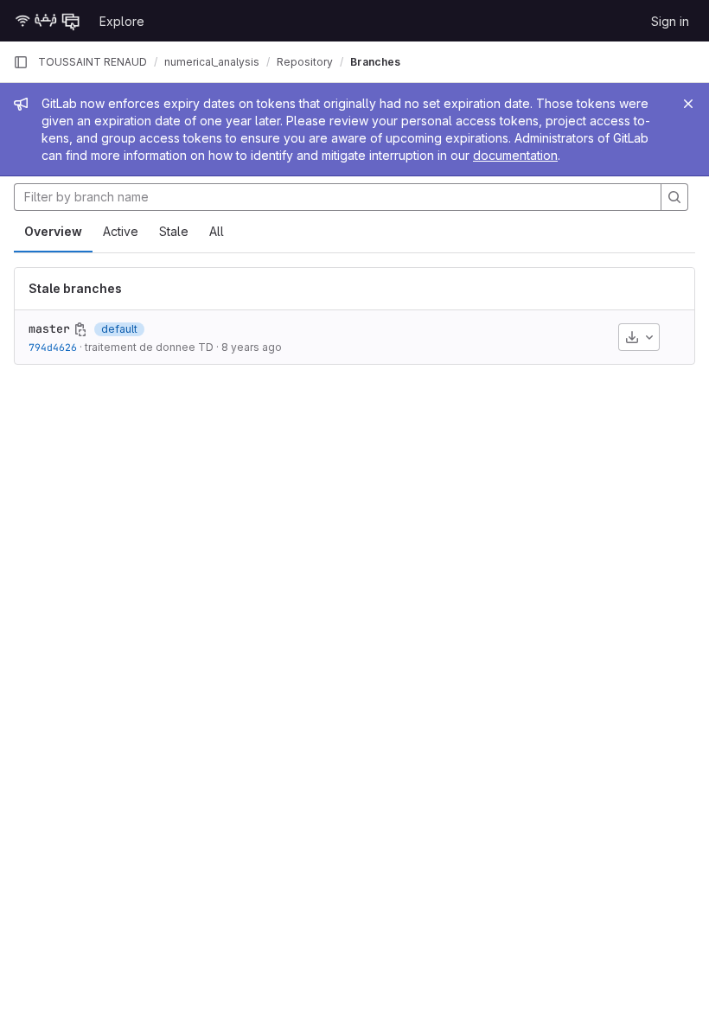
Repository (305, 61)
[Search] (674, 197)
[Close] (688, 103)
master (49, 328)
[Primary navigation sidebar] (21, 62)
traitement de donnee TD (149, 347)
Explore (121, 21)
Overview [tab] (53, 231)
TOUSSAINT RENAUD (92, 61)
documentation (515, 155)
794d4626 (53, 347)
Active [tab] (120, 231)
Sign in (670, 21)
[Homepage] (48, 21)
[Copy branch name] (80, 329)
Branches (375, 61)
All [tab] (216, 231)
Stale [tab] (173, 231)
